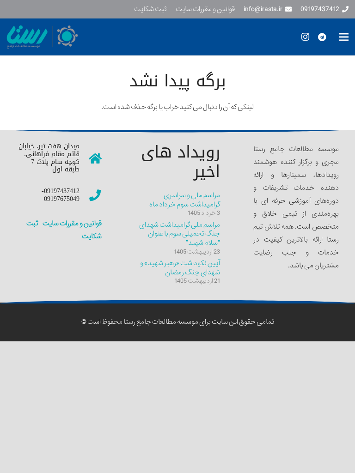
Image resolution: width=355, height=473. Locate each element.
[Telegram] (321, 37)
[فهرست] (344, 37)
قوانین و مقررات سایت (72, 223)
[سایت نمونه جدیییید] (77, 37)
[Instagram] (305, 37)
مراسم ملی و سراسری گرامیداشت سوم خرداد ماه (184, 200)
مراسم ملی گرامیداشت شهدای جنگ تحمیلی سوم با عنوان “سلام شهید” (179, 234)
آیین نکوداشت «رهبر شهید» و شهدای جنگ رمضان (180, 268)
